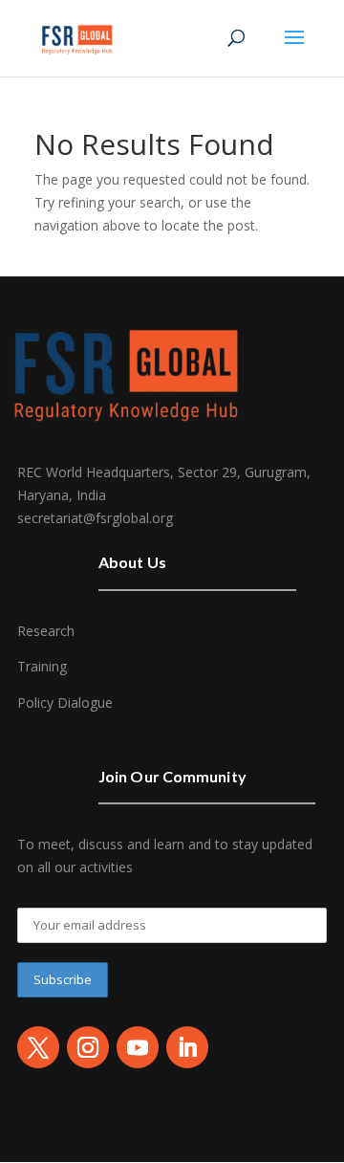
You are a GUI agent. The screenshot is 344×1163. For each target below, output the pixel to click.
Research (46, 631)
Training (42, 666)
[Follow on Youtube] (138, 1047)
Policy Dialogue (65, 702)
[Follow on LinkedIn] (187, 1047)
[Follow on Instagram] (88, 1047)
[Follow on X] (38, 1047)
